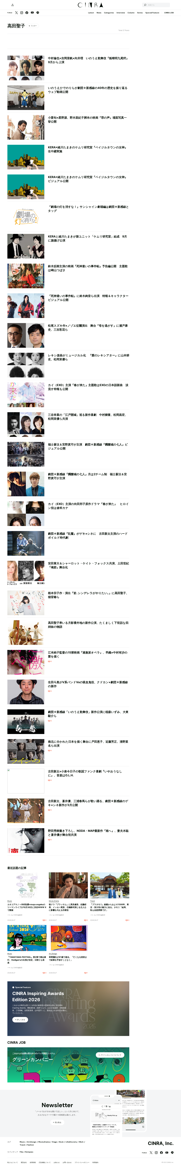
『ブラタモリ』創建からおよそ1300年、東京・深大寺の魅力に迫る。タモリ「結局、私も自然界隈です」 (109, 907)
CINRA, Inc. (161, 1143)
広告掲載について (45, 1162)
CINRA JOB (169, 13)
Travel (22, 1145)
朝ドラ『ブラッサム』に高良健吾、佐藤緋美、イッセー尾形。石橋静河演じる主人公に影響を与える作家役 (67, 907)
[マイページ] (12, 4)
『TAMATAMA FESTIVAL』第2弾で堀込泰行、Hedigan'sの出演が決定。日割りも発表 (26, 960)
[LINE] (37, 12)
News (99, 13)
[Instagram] (21, 12)
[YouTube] (32, 13)
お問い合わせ (67, 1162)
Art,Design (31, 1142)
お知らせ (57, 1162)
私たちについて (12, 1162)
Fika (21, 1152)
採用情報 (33, 1162)
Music (22, 1142)
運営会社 (24, 1162)
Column (131, 13)
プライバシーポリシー (82, 1162)
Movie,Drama (44, 1142)
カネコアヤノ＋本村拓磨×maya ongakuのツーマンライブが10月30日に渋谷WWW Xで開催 (26, 907)
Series (140, 13)
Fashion (30, 1145)
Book (61, 1142)
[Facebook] (26, 12)
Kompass (29, 1152)
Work (81, 1142)
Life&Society (71, 1142)
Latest (91, 13)
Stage (54, 1142)
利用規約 (95, 1162)
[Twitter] (16, 12)
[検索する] (145, 5)
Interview (121, 13)
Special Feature (152, 13)
